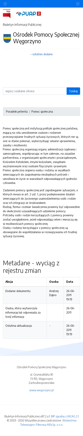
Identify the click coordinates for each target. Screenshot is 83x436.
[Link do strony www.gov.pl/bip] (9, 13)
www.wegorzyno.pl (41, 390)
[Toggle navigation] (78, 4)
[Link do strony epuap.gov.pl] (28, 13)
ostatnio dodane (42, 54)
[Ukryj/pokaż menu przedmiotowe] (5, 4)
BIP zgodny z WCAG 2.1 (65, 416)
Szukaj (73, 91)
